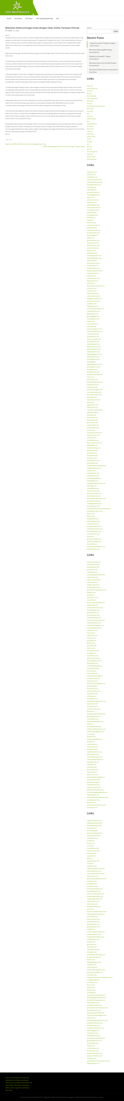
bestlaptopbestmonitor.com (96, 714)
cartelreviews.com (93, 273)
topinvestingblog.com (94, 628)
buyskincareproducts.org (95, 790)
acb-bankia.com (92, 982)
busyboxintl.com (92, 886)
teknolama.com (92, 904)
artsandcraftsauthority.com (96, 547)
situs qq (89, 103)
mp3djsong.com (92, 572)
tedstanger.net (92, 397)
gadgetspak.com (92, 314)
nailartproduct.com (93, 278)
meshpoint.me (92, 881)
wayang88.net (91, 362)
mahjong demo (92, 124)
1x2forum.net (91, 175)
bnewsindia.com (92, 450)
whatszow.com (92, 261)
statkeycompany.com (94, 623)
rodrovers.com (92, 291)
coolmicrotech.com (93, 491)
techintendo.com (92, 266)
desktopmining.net (93, 782)
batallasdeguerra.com (94, 661)
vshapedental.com (93, 473)
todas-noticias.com (93, 851)
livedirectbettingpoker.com (96, 970)
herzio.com (90, 843)
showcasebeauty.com (94, 618)
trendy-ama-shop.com (94, 433)
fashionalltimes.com (94, 501)
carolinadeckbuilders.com (95, 625)
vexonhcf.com (91, 600)
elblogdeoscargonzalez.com (96, 701)
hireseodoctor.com (93, 319)
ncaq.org (90, 220)
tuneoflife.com (91, 1058)
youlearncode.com (93, 248)
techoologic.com (92, 463)
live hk (89, 139)
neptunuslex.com (92, 577)
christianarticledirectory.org (96, 805)
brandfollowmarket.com (95, 1023)
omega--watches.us (93, 585)
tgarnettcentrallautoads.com (96, 590)
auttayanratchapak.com (95, 889)
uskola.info (90, 402)
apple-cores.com (92, 775)
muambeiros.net (92, 694)
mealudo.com (91, 965)
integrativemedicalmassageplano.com (99, 977)
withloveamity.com (93, 245)
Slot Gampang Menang (44, 18)
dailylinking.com (92, 235)
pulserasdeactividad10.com (96, 777)
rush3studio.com (92, 838)
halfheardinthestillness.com (96, 729)
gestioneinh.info (92, 423)
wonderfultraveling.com (95, 676)
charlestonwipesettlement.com (97, 1020)
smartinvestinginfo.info (94, 390)
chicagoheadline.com (94, 185)
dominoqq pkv (91, 159)
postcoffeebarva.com (94, 891)
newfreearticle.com (93, 922)
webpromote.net (92, 704)
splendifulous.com (93, 336)
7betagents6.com (93, 306)
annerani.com (91, 638)
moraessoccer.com (93, 668)
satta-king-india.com (94, 296)
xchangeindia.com (93, 488)
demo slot (90, 109)
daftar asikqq (91, 119)
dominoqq (16, 1080)
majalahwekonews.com (94, 823)
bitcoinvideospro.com (94, 871)
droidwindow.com (93, 440)
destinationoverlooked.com (96, 1038)
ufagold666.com (92, 445)
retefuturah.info (92, 387)
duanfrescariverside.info (95, 374)
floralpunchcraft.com (94, 957)
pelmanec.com (92, 828)
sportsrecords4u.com (94, 339)
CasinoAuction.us (92, 747)
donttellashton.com (93, 836)
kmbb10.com (91, 942)
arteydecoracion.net (93, 709)
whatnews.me (91, 415)
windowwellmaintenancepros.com (98, 1061)
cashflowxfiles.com (93, 939)
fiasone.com (91, 960)
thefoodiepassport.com (94, 757)
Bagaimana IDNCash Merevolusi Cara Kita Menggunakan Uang (25, 144)
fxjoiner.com (91, 516)
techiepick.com (92, 453)
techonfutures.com (93, 460)
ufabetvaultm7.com (93, 352)
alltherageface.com (93, 521)
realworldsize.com (93, 901)
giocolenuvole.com (93, 240)
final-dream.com (92, 417)
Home (9, 18)
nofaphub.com (91, 202)
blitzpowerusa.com (93, 924)
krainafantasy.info (93, 848)
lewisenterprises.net (93, 230)
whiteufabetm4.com (93, 367)
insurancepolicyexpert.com (96, 620)
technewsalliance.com (94, 392)
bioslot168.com (92, 544)
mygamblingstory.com (94, 820)
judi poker (90, 101)
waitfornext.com (92, 407)
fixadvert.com (91, 592)
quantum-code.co (92, 412)
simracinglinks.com (93, 610)
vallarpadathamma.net (94, 899)
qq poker (18, 1088)
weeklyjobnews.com (93, 1025)
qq (88, 121)
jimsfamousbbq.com (93, 562)
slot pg (89, 141)
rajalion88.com (92, 190)
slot (57, 18)
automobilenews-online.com (96, 498)
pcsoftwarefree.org (93, 233)
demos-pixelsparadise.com (96, 603)
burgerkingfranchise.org (95, 896)
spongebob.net (92, 884)
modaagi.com (91, 653)
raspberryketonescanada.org (96, 466)
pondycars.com (92, 458)
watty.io (89, 858)
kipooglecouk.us (92, 749)
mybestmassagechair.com (95, 732)
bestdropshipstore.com (94, 271)
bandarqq (90, 134)
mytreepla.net (91, 326)
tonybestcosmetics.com (95, 511)
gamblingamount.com (94, 1041)
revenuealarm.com (93, 534)
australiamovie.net (93, 567)
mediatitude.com (92, 605)
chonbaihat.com (92, 699)
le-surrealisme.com (93, 615)
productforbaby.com (93, 906)
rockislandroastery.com (95, 529)
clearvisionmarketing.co (95, 410)
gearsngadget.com (93, 316)
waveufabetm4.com (93, 359)
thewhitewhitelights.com (95, 721)
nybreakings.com (92, 481)
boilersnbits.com (92, 917)
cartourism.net (92, 772)
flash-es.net (91, 985)
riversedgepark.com (93, 195)
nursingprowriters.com (94, 1005)
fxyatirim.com (91, 250)
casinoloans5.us (92, 744)
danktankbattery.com (94, 962)
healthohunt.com (92, 385)
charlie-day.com (92, 967)
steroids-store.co (92, 706)
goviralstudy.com (92, 770)
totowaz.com (91, 1018)
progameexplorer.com (94, 526)
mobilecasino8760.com (94, 739)
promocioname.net (93, 678)
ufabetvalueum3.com (94, 349)
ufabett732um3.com (93, 400)
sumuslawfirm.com (93, 1003)
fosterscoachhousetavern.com (97, 912)
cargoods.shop (92, 866)
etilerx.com (90, 377)
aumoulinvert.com (93, 754)
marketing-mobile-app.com (96, 955)
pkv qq (89, 149)
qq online (90, 111)
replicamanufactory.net (94, 331)
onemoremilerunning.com (95, 932)
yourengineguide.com (94, 478)
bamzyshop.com (92, 455)
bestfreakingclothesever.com (96, 998)
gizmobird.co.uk (92, 570)
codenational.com (93, 524)
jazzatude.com (91, 640)
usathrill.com (91, 471)
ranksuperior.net (92, 1033)
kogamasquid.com (93, 795)
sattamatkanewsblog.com (95, 1013)
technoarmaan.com (93, 506)
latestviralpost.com (93, 919)
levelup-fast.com (92, 324)
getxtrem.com (91, 944)
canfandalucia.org (93, 476)
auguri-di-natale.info (93, 580)
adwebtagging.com (93, 1030)
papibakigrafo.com (93, 762)
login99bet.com (92, 177)
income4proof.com (93, 210)
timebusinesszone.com (94, 1053)
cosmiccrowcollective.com (95, 874)
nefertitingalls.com (93, 205)
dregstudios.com (92, 663)
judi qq (89, 93)
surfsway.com (91, 276)
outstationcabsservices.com (96, 483)
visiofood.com (91, 438)
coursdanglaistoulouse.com (96, 575)
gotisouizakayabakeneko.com (96, 879)
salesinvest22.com (93, 428)
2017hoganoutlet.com (94, 825)
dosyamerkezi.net (93, 613)
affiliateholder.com (93, 1063)
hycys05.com (91, 929)
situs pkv (90, 86)
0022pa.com (91, 643)
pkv (88, 114)
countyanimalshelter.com (95, 1028)
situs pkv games (92, 88)
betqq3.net (90, 742)
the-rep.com (91, 633)
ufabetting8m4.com (93, 344)
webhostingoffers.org (94, 258)
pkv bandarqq (91, 96)
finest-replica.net (92, 420)
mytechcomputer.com (94, 541)
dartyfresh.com (92, 228)
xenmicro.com (91, 223)
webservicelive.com (93, 549)
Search (89, 28)
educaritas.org (91, 212)
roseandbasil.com (93, 719)
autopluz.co (91, 595)
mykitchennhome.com (94, 752)
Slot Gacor (29, 18)
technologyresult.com (94, 256)
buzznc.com (91, 514)
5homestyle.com (92, 807)
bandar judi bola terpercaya (96, 106)
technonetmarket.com (94, 395)
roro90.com (91, 841)
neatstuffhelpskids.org (94, 666)
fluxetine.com (91, 737)
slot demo (90, 126)
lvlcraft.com (91, 283)
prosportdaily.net (93, 425)
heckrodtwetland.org (94, 726)
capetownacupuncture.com (96, 869)
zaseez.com (90, 197)
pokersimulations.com (94, 329)
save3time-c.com (92, 597)
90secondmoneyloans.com (96, 286)
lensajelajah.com (92, 215)
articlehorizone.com (93, 301)
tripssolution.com (93, 293)
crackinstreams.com (93, 311)
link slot (89, 131)
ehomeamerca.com (93, 263)
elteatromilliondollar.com (95, 894)
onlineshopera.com (93, 225)
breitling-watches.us (93, 587)
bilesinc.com (91, 648)
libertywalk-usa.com (93, 565)
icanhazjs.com (91, 764)
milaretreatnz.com (93, 651)
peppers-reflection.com (94, 1056)
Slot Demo (18, 18)
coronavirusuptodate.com (95, 309)
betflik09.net (91, 218)
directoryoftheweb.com (94, 833)
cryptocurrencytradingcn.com (96, 1015)
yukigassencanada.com (94, 299)
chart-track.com (92, 673)
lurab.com (90, 536)
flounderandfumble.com (95, 382)
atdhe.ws (90, 724)
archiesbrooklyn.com (94, 691)
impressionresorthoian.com (96, 995)
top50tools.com (92, 630)
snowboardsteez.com (94, 934)
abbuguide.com (92, 253)
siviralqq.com (91, 993)
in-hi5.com (90, 846)
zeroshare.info (91, 646)
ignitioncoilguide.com (94, 539)
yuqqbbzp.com (92, 304)
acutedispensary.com (94, 1010)
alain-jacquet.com (93, 876)
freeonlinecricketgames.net (96, 683)
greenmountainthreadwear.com (97, 1008)
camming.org (91, 187)
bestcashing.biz (92, 686)
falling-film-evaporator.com (96, 1000)
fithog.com (90, 711)
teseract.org (91, 430)
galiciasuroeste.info (93, 658)
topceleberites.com (93, 342)
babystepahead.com (93, 1036)
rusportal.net (91, 856)
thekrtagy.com (92, 486)
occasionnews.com (93, 1048)
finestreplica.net (92, 380)
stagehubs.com (92, 172)
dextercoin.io (91, 802)
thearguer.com (92, 952)
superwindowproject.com (95, 759)
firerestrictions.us (92, 689)
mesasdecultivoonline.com (96, 914)
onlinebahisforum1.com (95, 182)
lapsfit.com (90, 321)
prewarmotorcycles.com (95, 608)
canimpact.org (91, 767)
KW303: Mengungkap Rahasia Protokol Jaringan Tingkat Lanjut (64, 147)
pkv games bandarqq (21, 1085)
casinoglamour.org (93, 800)
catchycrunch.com (93, 200)
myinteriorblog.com (93, 448)
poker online (91, 136)
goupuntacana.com (93, 192)
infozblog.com (91, 696)
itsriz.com (90, 863)
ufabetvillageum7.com (94, 354)
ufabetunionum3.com (94, 347)
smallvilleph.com (92, 656)
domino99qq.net (92, 831)
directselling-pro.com (94, 531)
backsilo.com (91, 990)
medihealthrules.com (94, 468)
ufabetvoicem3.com (93, 357)
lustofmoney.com (93, 1051)
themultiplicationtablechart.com (98, 797)
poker (7, 1078)
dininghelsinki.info (93, 372)
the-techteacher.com (94, 496)
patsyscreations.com (94, 207)
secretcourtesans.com (94, 180)
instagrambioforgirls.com (95, 937)
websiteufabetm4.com (94, 364)
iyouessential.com (93, 243)
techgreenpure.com (93, 268)
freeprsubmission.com (94, 443)
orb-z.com (90, 909)
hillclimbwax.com (93, 1043)
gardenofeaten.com (93, 927)
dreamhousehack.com (94, 493)
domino (89, 147)
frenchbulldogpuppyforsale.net (97, 792)
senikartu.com (91, 853)
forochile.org (91, 671)
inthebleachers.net (93, 785)
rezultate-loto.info (93, 334)
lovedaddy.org (91, 975)
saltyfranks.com (92, 635)
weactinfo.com (92, 947)
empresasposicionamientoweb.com (99, 509)
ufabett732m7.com (93, 435)
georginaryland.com (93, 716)
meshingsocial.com (93, 949)
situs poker (9, 1090)
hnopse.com (91, 1046)
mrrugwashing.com (93, 980)
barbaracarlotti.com (93, 780)
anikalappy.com (92, 369)
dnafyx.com (90, 238)
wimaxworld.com (92, 681)
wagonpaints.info (92, 405)
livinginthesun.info (93, 861)
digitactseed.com (92, 281)
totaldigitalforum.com (94, 504)
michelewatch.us (92, 582)
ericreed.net (91, 734)
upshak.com (91, 987)
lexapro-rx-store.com (94, 787)
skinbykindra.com (93, 519)
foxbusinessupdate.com (94, 972)
